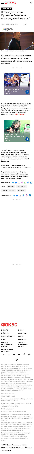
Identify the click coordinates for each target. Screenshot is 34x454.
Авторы (21, 336)
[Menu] (2, 2)
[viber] (24, 354)
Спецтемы (22, 333)
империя (21, 190)
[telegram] (14, 354)
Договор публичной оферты (22, 344)
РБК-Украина (19, 114)
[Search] (31, 2)
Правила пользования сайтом (6, 344)
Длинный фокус (7, 336)
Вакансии (22, 339)
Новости (4, 330)
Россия (11, 186)
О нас (3, 339)
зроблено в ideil (6, 450)
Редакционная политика (7, 350)
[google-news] (29, 354)
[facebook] (4, 354)
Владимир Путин (9, 190)
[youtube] (19, 354)
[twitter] (9, 354)
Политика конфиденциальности (12, 447)
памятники (22, 186)
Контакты (28, 447)
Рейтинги (5, 333)
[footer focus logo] (9, 324)
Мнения (21, 330)
